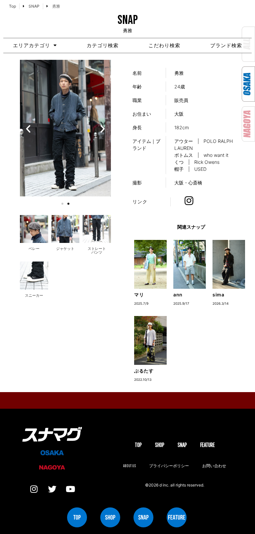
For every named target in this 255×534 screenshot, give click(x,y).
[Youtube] (70, 489)
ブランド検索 (226, 45)
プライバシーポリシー (169, 466)
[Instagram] (34, 489)
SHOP (159, 444)
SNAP (182, 444)
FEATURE (207, 444)
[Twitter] (52, 489)
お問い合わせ (214, 466)
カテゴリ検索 (103, 45)
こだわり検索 (164, 45)
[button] (28, 129)
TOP (138, 444)
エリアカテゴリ (31, 45)
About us (129, 466)
